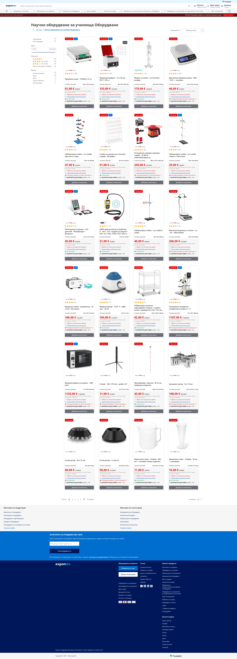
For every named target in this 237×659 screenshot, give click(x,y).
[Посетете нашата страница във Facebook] (145, 587)
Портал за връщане (128, 574)
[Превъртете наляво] (52, 15)
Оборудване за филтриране (14, 518)
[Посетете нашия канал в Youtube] (141, 587)
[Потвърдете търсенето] (189, 6)
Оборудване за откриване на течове (17, 525)
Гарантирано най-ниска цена (76, 97)
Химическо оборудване (12, 512)
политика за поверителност (99, 557)
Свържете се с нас (128, 568)
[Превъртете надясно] (184, 15)
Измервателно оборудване (130, 512)
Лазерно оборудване (11, 522)
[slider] (32, 52)
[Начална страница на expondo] (33, 30)
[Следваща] (84, 499)
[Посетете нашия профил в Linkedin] (148, 587)
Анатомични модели (127, 515)
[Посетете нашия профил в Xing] (151, 587)
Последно (90, 499)
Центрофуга (124, 522)
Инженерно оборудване (12, 515)
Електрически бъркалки (128, 525)
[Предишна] (69, 499)
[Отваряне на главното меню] (6, 11)
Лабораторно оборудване (129, 518)
